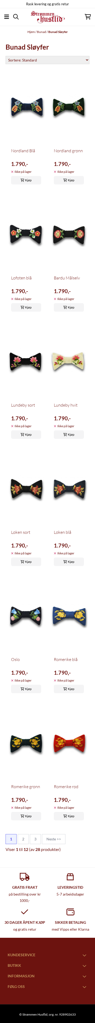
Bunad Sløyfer (58, 32)
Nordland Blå (23, 150)
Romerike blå (66, 659)
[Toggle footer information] (85, 955)
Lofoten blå (21, 277)
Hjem (31, 32)
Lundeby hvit (66, 405)
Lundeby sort (23, 405)
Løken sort (20, 532)
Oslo (15, 659)
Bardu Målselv (67, 277)
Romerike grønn (25, 786)
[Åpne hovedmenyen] (6, 17)
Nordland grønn (68, 150)
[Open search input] (16, 17)
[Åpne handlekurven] (88, 17)
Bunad (42, 32)
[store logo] (47, 17)
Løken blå (62, 532)
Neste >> (53, 839)
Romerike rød (66, 786)
